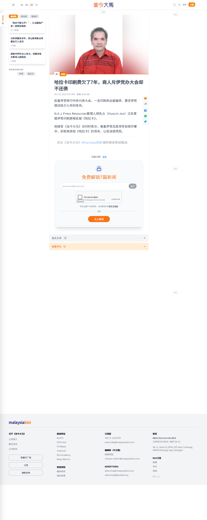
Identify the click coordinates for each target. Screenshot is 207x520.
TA (36, 5)
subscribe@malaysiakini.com (120, 442)
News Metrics (63, 459)
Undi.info (61, 450)
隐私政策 (61, 475)
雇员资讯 (13, 444)
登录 (184, 4)
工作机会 (13, 448)
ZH (31, 5)
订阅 (192, 4)
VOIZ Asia (61, 442)
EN (22, 5)
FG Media (61, 446)
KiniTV (60, 437)
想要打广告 (26, 457)
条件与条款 (113, 206)
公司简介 (13, 439)
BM (26, 5)
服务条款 (61, 471)
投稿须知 (109, 454)
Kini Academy (63, 454)
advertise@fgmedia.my (116, 474)
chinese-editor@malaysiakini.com (122, 458)
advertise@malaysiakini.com (119, 470)
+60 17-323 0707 (113, 437)
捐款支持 (26, 472)
